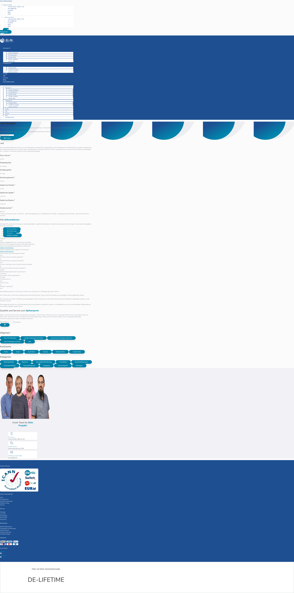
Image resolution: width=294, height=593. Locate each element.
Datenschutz (8, 527)
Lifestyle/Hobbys (10, 366)
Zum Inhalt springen (6, 1)
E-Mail (5, 74)
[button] (6, 31)
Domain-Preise (12, 57)
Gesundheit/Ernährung (44, 362)
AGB (1, 527)
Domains (6, 48)
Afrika (6, 352)
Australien (31, 352)
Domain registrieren (13, 53)
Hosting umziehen (12, 72)
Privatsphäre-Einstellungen (8, 528)
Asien (18, 352)
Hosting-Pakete (12, 68)
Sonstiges (79, 366)
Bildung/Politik (9, 362)
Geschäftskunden (8, 82)
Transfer (10, 233)
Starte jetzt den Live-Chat (16, 448)
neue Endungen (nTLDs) (12, 342)
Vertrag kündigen (5, 534)
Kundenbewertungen (6, 501)
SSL (4, 76)
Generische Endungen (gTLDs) (61, 338)
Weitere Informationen (7, 248)
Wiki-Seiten (3, 518)
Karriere (2, 505)
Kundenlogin (4, 516)
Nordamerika (60, 352)
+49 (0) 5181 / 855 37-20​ (16, 439)
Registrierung (11, 231)
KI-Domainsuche (12, 55)
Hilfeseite (3, 512)
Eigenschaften (12, 229)
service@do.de (12, 458)
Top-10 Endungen (10, 338)
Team (1, 497)
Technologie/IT (63, 366)
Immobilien (63, 362)
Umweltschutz (4, 499)
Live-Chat (3, 514)
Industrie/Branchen (81, 362)
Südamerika (77, 352)
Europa (45, 352)
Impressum (3, 519)
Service (5, 78)
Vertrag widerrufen (5, 532)
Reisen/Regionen (29, 366)
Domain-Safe (11, 61)
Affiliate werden (4, 503)
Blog (4, 80)
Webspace (6, 63)
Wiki (9, 14)
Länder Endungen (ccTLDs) (33, 338)
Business (25, 362)
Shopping (46, 366)
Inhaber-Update (12, 235)
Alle (29, 342)
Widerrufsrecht (4, 530)
